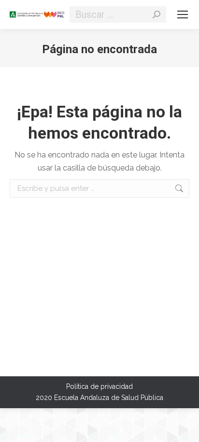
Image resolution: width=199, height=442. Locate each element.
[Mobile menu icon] (182, 14)
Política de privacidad (99, 386)
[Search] (156, 14)
